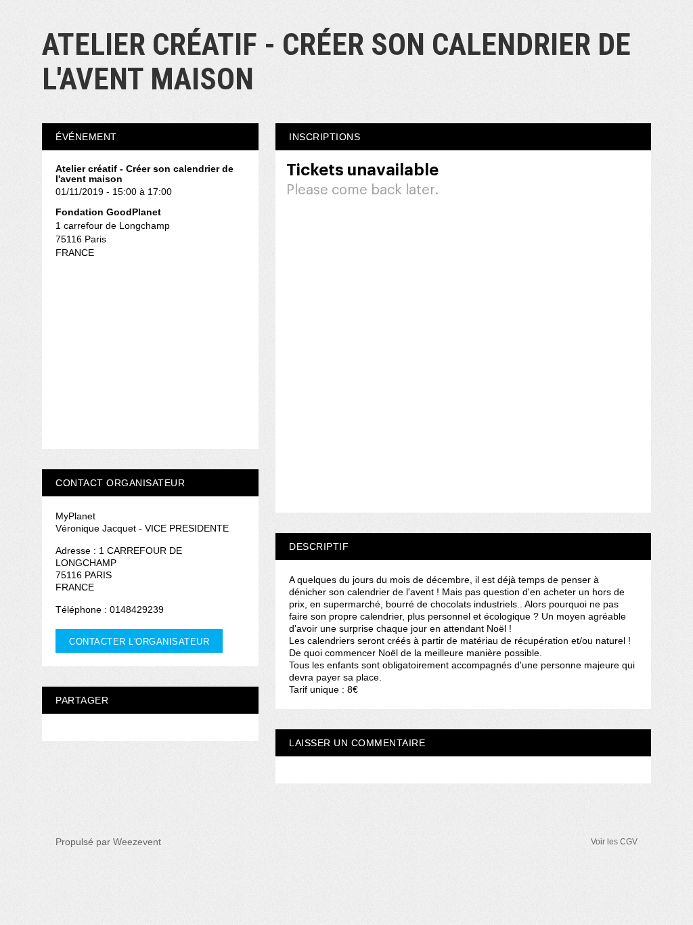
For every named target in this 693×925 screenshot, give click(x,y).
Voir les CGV (614, 841)
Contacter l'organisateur (139, 642)
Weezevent (137, 841)
